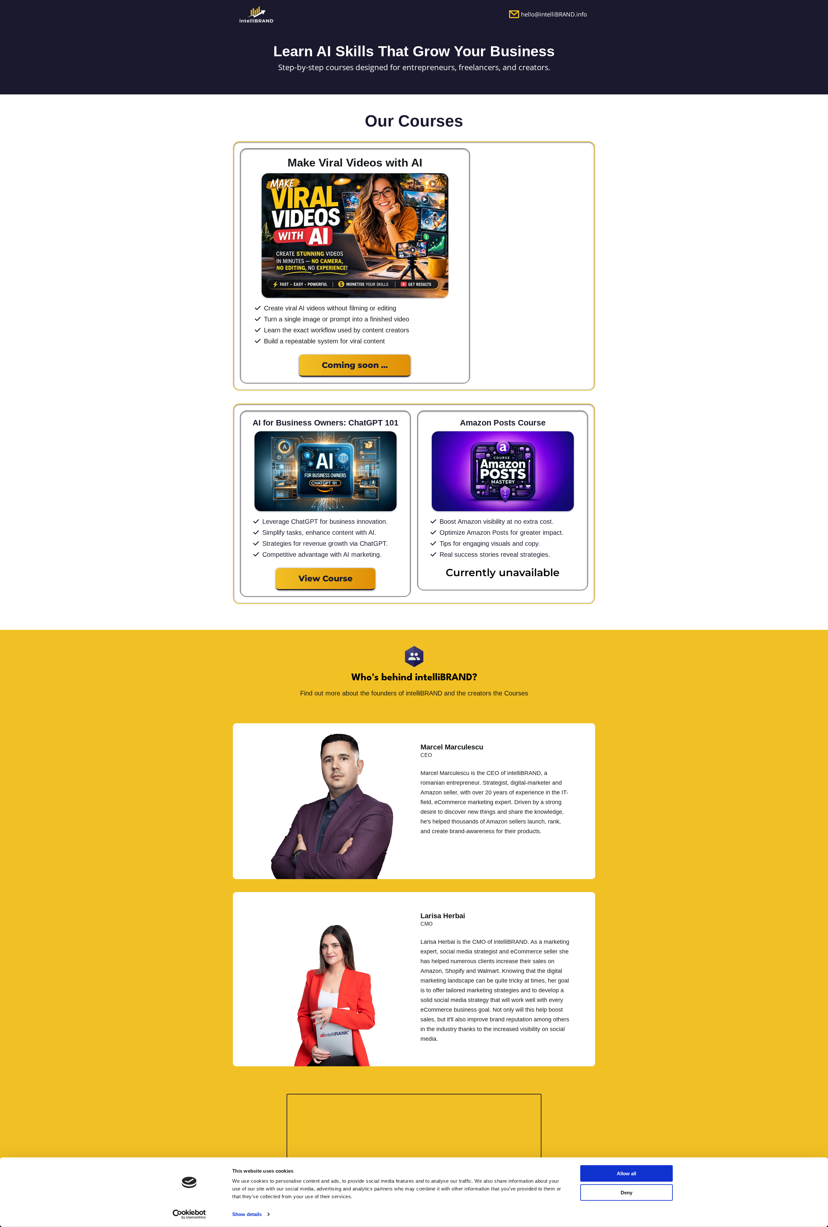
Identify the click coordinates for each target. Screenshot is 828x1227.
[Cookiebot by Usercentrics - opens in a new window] (189, 1214)
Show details (247, 1214)
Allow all (626, 1173)
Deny (626, 1192)
